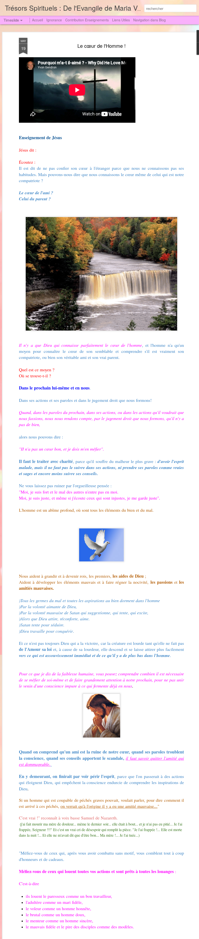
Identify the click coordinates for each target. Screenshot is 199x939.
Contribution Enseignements (87, 19)
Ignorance (54, 19)
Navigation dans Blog (149, 19)
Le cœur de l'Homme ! (101, 45)
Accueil (37, 19)
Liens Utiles (121, 19)
